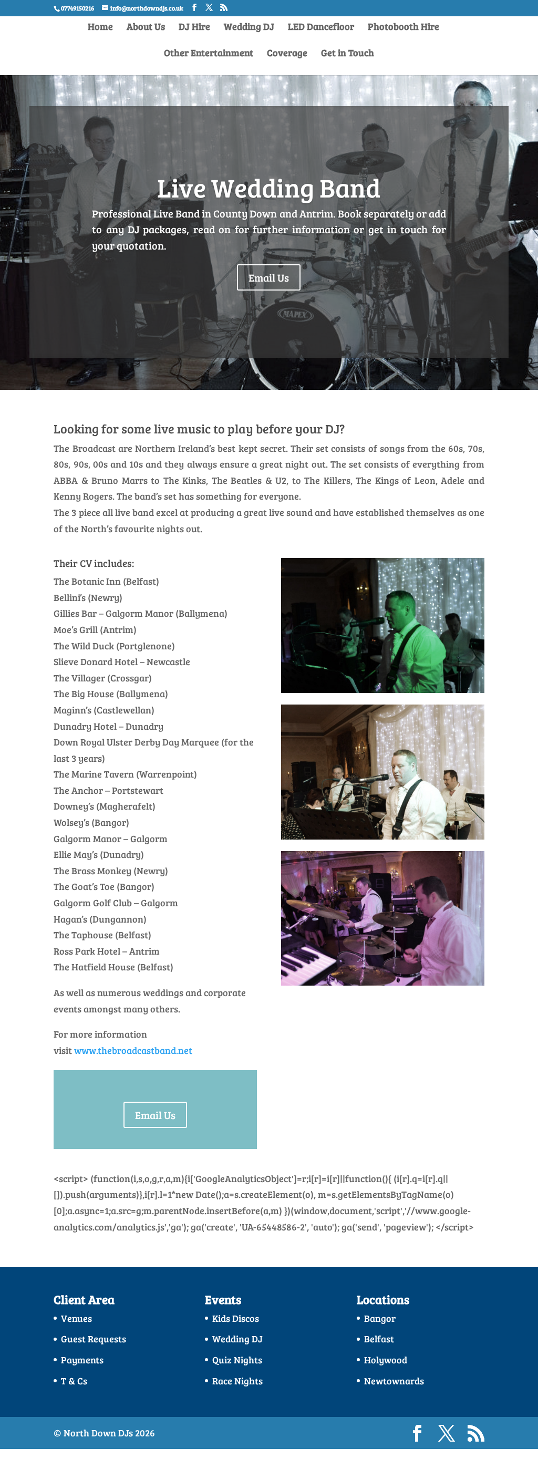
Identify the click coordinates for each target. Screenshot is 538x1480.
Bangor (380, 1318)
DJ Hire (194, 28)
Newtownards (394, 1380)
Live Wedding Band (268, 187)
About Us (146, 28)
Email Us (269, 277)
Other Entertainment (208, 54)
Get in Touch (347, 54)
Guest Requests (93, 1338)
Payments (82, 1359)
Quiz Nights (237, 1359)
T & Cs (74, 1380)
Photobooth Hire (403, 28)
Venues (76, 1318)
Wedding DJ (249, 28)
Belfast (379, 1338)
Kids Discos (235, 1318)
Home (100, 28)
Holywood (385, 1359)
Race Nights (237, 1380)
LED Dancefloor (321, 28)
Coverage (287, 54)
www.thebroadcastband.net (133, 1050)
